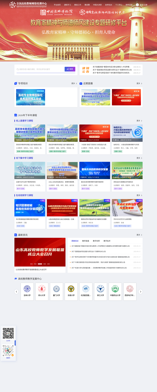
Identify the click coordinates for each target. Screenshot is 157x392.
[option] (78, 30)
